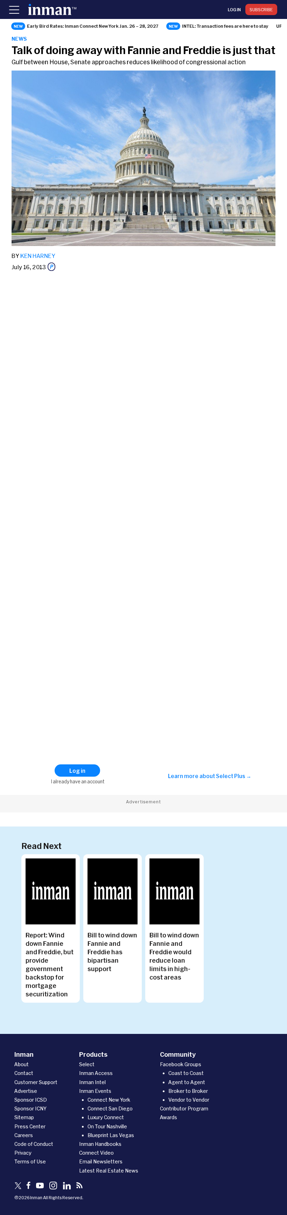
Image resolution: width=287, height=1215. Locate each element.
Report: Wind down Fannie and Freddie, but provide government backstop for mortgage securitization (50, 964)
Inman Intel (92, 1082)
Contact (23, 1073)
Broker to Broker (188, 1091)
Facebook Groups (180, 1064)
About (21, 1064)
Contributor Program (184, 1108)
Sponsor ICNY (30, 1108)
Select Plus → (233, 776)
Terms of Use (30, 1161)
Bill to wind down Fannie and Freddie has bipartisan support (112, 951)
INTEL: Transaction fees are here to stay (225, 26)
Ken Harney (37, 255)
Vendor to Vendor (188, 1100)
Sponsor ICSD (30, 1100)
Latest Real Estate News (108, 1171)
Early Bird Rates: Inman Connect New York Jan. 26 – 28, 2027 (93, 26)
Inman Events (95, 1091)
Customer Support (35, 1082)
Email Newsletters (100, 1161)
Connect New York (109, 1100)
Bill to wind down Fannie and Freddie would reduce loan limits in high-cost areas (174, 956)
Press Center (30, 1126)
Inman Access (96, 1073)
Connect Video (96, 1153)
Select (86, 1064)
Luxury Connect (106, 1117)
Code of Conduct (33, 1144)
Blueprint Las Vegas (111, 1135)
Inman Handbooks (100, 1144)
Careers (23, 1135)
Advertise (25, 1091)
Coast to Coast (186, 1073)
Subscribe (261, 9)
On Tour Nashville (107, 1126)
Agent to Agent (186, 1082)
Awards (168, 1117)
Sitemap (24, 1117)
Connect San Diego (110, 1108)
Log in (234, 9)
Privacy (22, 1153)
